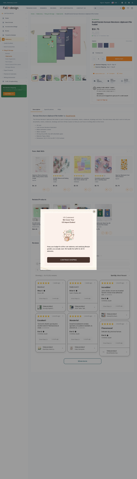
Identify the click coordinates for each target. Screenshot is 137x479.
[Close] (94, 211)
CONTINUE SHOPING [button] (68, 260)
